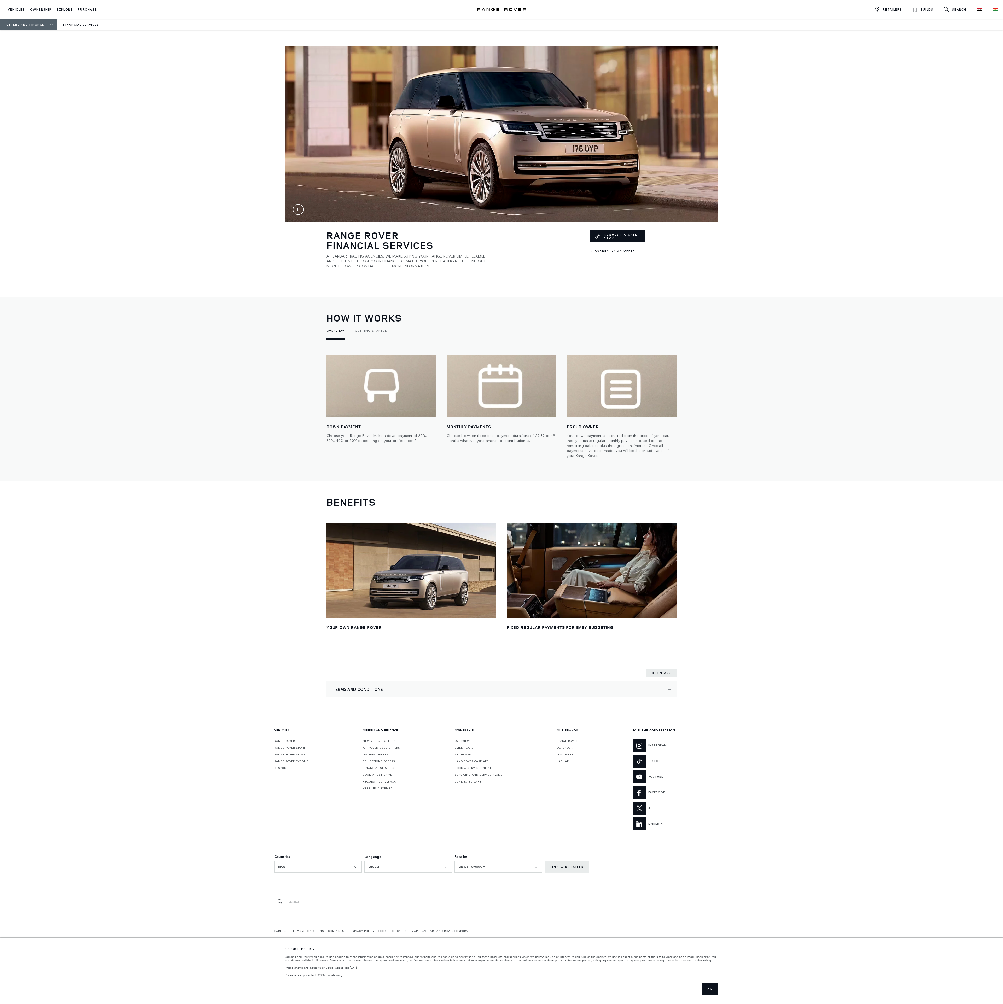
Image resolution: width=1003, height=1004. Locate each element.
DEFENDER (565, 747)
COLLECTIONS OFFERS (379, 761)
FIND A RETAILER (567, 867)
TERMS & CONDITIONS (307, 931)
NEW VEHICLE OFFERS (379, 741)
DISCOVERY (565, 754)
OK (710, 989)
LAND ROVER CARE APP (472, 761)
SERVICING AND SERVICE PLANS (479, 775)
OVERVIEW (462, 741)
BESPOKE (281, 768)
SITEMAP (411, 931)
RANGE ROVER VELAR (289, 754)
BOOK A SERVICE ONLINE (473, 768)
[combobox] (318, 867)
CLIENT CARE (464, 747)
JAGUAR (563, 761)
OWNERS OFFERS (375, 754)
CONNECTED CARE (468, 781)
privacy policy (591, 960)
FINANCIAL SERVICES (378, 768)
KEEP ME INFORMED (378, 788)
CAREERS (281, 931)
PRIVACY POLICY (363, 931)
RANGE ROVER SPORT (289, 747)
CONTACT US (337, 931)
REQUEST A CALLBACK (379, 781)
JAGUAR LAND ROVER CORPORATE (446, 931)
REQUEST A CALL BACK (620, 236)
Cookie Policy (702, 960)
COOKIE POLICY (389, 931)
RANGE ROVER (284, 741)
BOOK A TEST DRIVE (377, 775)
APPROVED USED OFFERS (381, 747)
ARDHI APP (463, 754)
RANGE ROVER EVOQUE (291, 761)
